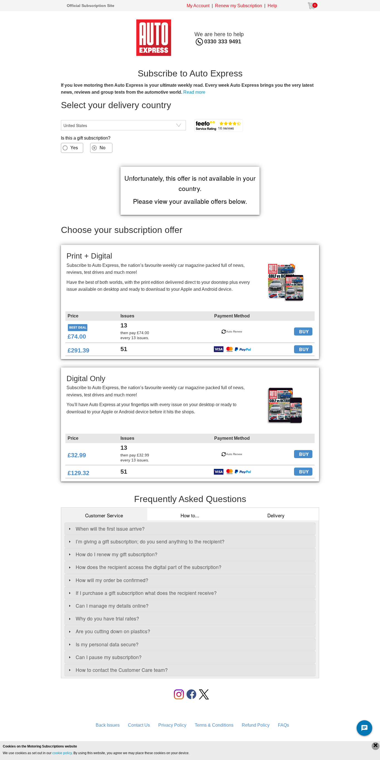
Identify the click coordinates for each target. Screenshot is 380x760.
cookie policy (62, 753)
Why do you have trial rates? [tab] (107, 618)
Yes (74, 147)
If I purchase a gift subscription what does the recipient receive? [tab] (146, 592)
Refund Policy (256, 725)
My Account (198, 5)
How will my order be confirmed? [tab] (112, 580)
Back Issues (108, 725)
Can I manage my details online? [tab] (112, 605)
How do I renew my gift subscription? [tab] (116, 554)
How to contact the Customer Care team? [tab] (122, 669)
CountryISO (72, 116)
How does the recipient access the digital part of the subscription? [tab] (148, 566)
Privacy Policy (172, 725)
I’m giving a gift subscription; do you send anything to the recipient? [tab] (150, 541)
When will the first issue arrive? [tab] (110, 528)
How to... (190, 515)
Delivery (276, 515)
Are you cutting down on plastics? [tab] (113, 631)
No (102, 147)
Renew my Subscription (238, 5)
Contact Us (139, 725)
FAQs (283, 725)
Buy (304, 331)
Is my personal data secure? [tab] (107, 644)
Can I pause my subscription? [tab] (109, 657)
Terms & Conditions (214, 725)
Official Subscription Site (90, 5)
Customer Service (104, 515)
